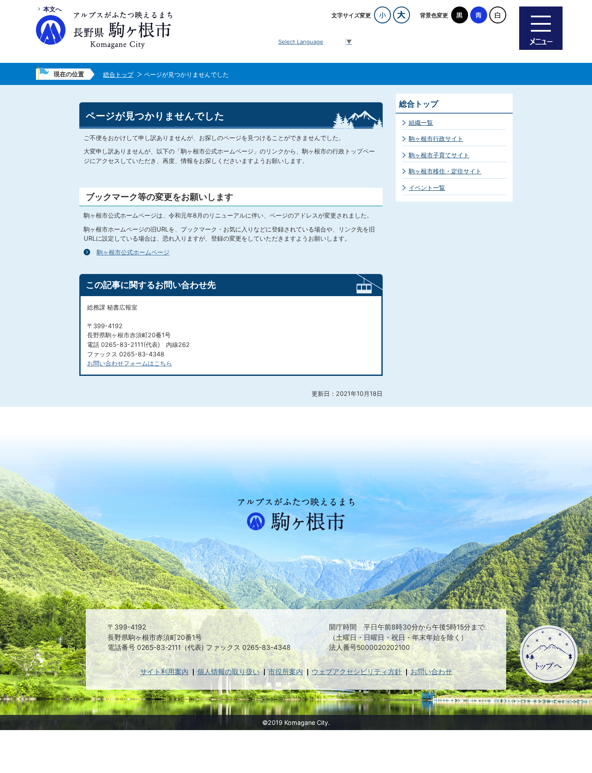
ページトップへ (548, 654)
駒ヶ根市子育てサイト (439, 155)
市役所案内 (285, 672)
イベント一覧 (427, 187)
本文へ (52, 9)
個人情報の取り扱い (228, 672)
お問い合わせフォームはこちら (129, 363)
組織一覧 (421, 122)
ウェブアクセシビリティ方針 (357, 672)
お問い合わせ (431, 672)
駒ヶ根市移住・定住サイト (445, 171)
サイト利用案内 (164, 672)
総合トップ (118, 74)
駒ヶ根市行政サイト (436, 138)
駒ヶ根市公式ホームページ (133, 252)
